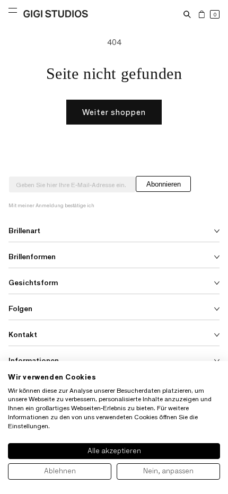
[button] (187, 14)
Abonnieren (163, 184)
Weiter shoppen (114, 112)
